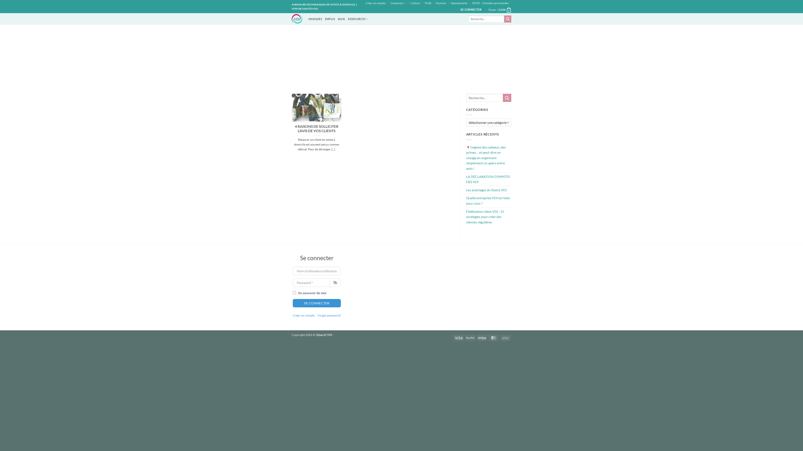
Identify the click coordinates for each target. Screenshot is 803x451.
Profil (428, 3)
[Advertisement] (401, 56)
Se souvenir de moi (312, 293)
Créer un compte (376, 3)
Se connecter (317, 303)
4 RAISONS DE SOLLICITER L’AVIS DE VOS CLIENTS (316, 128)
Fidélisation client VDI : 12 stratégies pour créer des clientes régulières (485, 216)
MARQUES (315, 19)
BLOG (341, 19)
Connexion (396, 3)
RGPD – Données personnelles (490, 3)
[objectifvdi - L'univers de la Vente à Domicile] (297, 19)
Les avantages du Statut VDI (486, 190)
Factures (441, 3)
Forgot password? (329, 315)
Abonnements (459, 3)
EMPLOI (330, 19)
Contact (415, 3)
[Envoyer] (507, 19)
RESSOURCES (357, 19)
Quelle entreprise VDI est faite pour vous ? (488, 200)
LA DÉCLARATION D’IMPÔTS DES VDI (488, 179)
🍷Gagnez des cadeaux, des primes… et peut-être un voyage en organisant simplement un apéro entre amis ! (486, 157)
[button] (471, 9)
